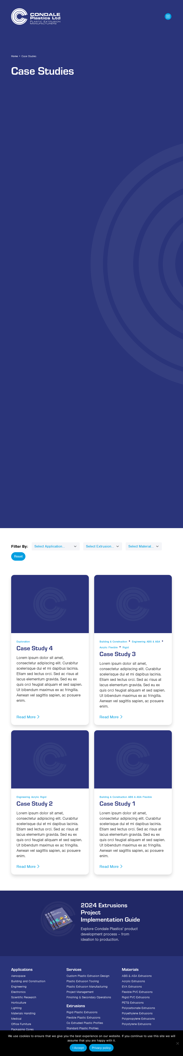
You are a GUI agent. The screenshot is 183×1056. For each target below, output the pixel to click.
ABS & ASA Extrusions (137, 976)
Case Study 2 (35, 803)
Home (14, 56)
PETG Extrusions (133, 1003)
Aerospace (18, 976)
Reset (18, 556)
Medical (16, 1019)
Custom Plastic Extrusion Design (88, 976)
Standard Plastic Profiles (83, 1028)
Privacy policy (101, 1048)
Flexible (113, 647)
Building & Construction (113, 641)
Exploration (23, 641)
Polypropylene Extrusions (138, 1019)
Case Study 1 (118, 803)
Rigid (126, 647)
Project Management (80, 992)
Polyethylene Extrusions (137, 1013)
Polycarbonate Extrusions (138, 1008)
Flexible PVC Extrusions (137, 992)
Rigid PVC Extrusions (136, 997)
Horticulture (18, 1003)
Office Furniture (21, 1024)
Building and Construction (28, 981)
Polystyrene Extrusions (136, 1024)
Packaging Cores (22, 1029)
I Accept (78, 1048)
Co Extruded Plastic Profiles (85, 1023)
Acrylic (103, 647)
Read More (27, 716)
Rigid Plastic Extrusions (82, 1012)
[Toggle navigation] (168, 16)
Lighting (16, 1008)
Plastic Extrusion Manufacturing (87, 986)
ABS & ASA (153, 641)
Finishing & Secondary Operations (89, 997)
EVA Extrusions (132, 986)
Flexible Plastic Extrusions (83, 1017)
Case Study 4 (35, 647)
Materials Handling (23, 1013)
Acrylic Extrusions (133, 981)
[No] (177, 1043)
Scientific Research (23, 997)
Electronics (18, 992)
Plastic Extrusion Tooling (83, 981)
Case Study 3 (118, 653)
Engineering (139, 641)
